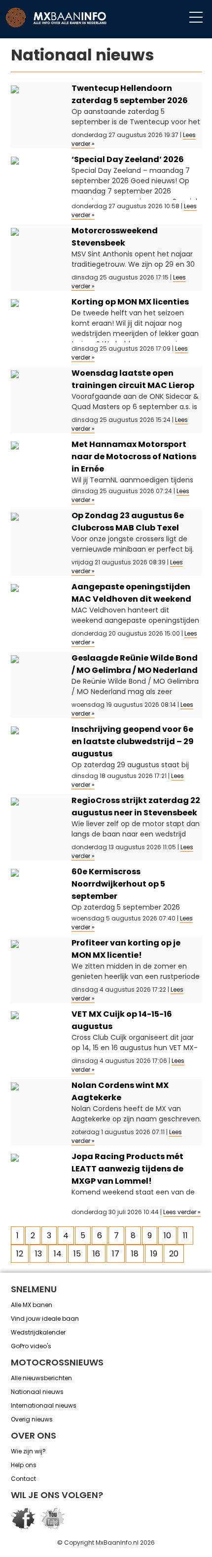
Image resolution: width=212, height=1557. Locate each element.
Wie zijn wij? (28, 1451)
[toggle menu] (196, 17)
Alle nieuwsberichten (41, 1378)
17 (115, 1253)
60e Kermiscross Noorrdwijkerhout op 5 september (118, 884)
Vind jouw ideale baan (45, 1318)
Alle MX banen (31, 1305)
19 (153, 1253)
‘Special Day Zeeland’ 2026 (127, 159)
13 (38, 1253)
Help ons (23, 1465)
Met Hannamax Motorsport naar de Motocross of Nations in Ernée (133, 456)
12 (19, 1253)
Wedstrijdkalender (38, 1332)
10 (167, 1235)
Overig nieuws (32, 1419)
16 (96, 1253)
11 (185, 1235)
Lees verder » (182, 1212)
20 (173, 1253)
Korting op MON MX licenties (130, 301)
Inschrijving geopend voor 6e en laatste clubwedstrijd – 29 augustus (132, 741)
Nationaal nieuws (37, 1392)
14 (58, 1253)
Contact (23, 1478)
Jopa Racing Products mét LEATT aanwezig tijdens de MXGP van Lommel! (127, 1169)
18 (135, 1253)
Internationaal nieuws (43, 1405)
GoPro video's (31, 1346)
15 (77, 1253)
